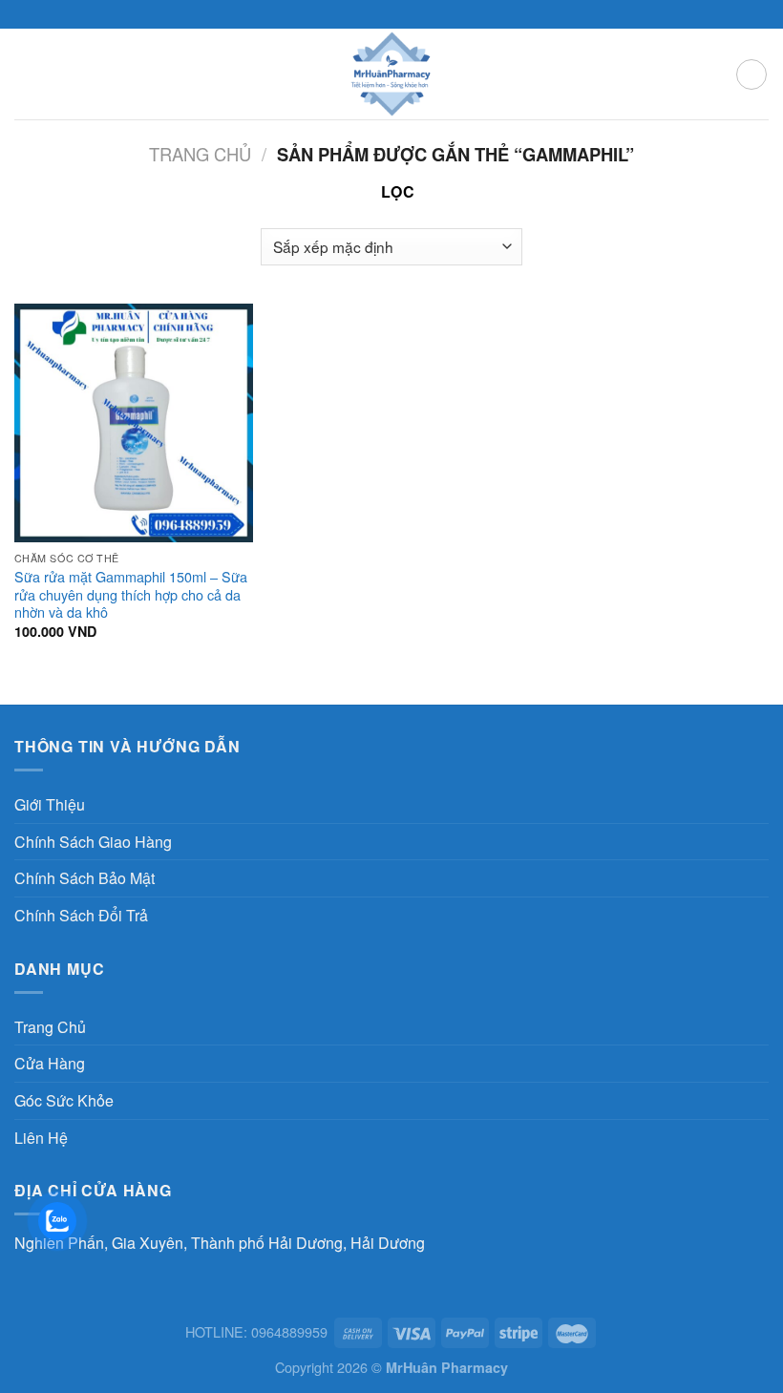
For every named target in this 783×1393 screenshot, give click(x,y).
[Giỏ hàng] (751, 74)
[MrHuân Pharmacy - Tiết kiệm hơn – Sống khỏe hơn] (392, 74)
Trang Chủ (50, 1027)
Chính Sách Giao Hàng (93, 842)
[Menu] (25, 74)
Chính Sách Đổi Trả (81, 915)
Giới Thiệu (49, 804)
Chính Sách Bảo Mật (84, 878)
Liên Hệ (41, 1138)
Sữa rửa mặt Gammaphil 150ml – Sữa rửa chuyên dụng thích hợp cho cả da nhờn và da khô (130, 595)
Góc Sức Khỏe (64, 1100)
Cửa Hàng (49, 1063)
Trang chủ (200, 153)
